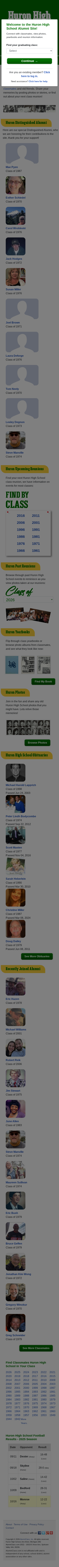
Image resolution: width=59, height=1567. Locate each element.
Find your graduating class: (22, 45)
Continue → (29, 61)
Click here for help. (38, 81)
